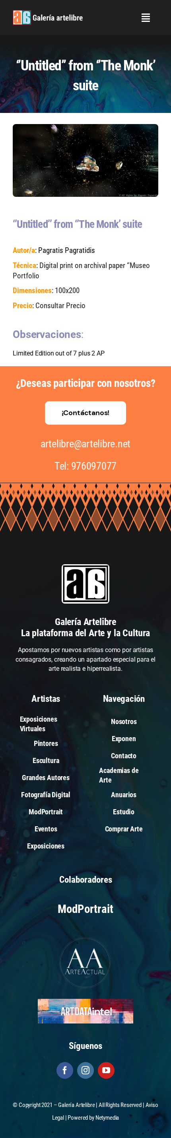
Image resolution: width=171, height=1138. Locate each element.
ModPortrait (85, 909)
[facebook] (64, 1070)
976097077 (94, 466)
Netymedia (107, 1117)
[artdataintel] (85, 1002)
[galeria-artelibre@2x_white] (48, 13)
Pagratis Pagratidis (66, 250)
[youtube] (106, 1070)
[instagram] (85, 1070)
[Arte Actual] (85, 938)
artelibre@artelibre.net (85, 444)
